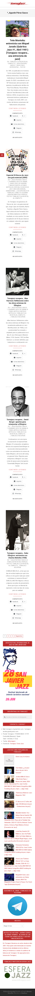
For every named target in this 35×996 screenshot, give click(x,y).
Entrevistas (16, 562)
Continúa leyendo (17, 108)
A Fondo (23, 185)
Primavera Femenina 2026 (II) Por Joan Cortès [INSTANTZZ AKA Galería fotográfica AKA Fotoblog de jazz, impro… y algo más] (18, 850)
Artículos (9, 187)
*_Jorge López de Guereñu (17, 183)
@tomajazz (11, 741)
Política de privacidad (9, 991)
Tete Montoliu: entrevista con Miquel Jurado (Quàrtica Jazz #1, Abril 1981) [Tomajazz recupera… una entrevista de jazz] (17, 49)
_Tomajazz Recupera (17, 317)
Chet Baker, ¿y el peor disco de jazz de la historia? (22, 770)
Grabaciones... (11, 191)
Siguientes (19, 636)
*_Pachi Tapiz (20, 65)
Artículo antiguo (20, 311)
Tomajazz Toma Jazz (17, 743)
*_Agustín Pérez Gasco (18, 180)
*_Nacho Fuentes (14, 185)
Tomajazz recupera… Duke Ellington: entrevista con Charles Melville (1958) (17, 555)
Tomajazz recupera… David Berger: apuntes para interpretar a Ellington (17, 422)
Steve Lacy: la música (22, 756)
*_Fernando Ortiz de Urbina (17, 181)
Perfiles (24, 194)
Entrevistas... (14, 67)
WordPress (24, 993)
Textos (22, 67)
